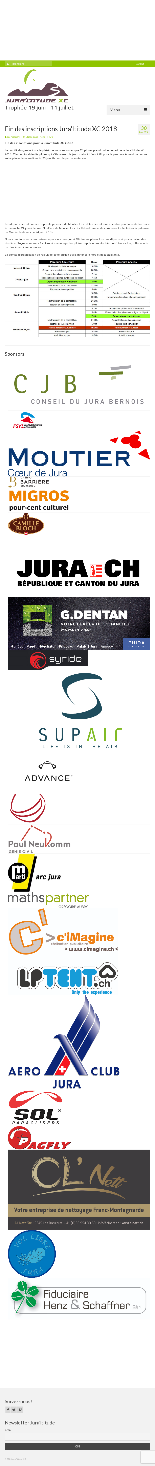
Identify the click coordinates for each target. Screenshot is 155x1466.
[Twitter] (14, 1410)
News (42, 137)
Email (8, 1430)
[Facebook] (7, 1410)
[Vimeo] (20, 1410)
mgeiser (15, 137)
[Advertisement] (77, 30)
